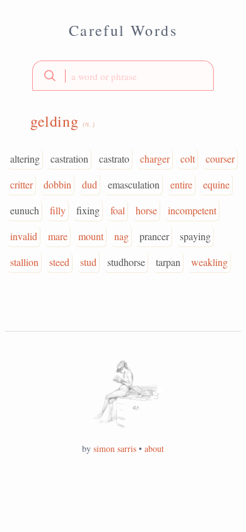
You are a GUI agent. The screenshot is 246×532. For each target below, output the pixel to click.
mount (90, 236)
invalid (23, 236)
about (154, 448)
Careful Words (123, 30)
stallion (24, 262)
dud (89, 184)
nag (121, 236)
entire (181, 184)
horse (146, 210)
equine (216, 184)
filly (58, 210)
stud (88, 262)
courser (220, 158)
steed (59, 262)
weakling (209, 262)
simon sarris (114, 448)
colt (187, 158)
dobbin (57, 184)
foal (117, 210)
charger (155, 158)
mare (57, 236)
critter (21, 184)
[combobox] (123, 76)
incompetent (192, 210)
